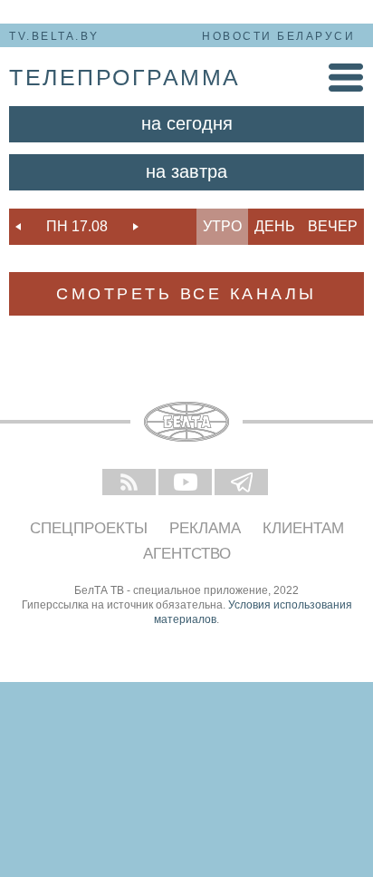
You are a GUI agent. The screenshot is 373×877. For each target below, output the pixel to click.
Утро (222, 226)
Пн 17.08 (77, 226)
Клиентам (303, 528)
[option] (77, 227)
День (274, 226)
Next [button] (136, 227)
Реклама (205, 528)
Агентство (187, 553)
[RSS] (130, 483)
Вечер (333, 226)
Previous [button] (18, 227)
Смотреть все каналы (186, 294)
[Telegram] (243, 483)
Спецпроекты (89, 528)
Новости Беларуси (278, 36)
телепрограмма (125, 77)
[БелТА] (186, 422)
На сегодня (187, 123)
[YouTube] (186, 483)
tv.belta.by (54, 36)
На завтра (186, 171)
